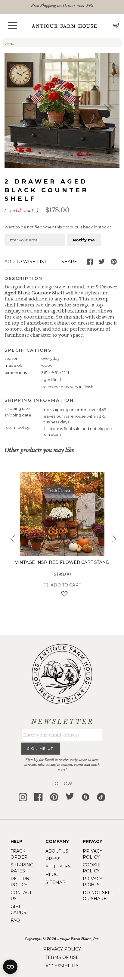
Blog (51, 874)
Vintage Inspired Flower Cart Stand (62, 562)
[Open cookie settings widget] (10, 967)
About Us (56, 851)
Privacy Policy (62, 949)
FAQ (15, 920)
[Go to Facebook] (90, 263)
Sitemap (55, 882)
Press (52, 859)
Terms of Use (62, 957)
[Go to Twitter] (102, 263)
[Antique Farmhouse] (64, 26)
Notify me (84, 239)
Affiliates (58, 866)
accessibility (62, 966)
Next (113, 540)
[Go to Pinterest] (114, 263)
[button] (13, 25)
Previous (11, 540)
